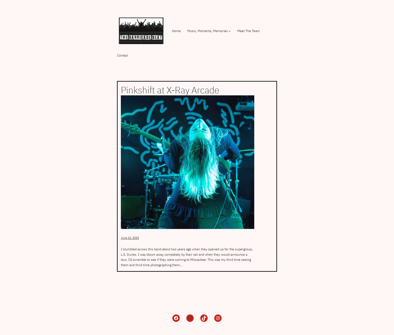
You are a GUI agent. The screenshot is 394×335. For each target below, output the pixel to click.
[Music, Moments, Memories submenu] (230, 31)
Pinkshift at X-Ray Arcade (170, 90)
